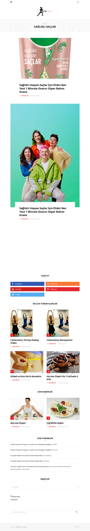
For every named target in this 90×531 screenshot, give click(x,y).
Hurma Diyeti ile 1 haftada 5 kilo (62, 378)
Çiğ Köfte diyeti (55, 422)
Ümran (55, 450)
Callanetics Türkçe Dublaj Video (24, 341)
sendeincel (25, 95)
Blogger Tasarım (21, 527)
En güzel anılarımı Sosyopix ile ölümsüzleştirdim (26, 455)
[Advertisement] (45, 253)
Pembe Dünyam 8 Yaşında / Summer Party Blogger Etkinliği (30, 444)
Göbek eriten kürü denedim (25, 376)
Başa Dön (77, 527)
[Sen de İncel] (45, 12)
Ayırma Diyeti (18, 422)
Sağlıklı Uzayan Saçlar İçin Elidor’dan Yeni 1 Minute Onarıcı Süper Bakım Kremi (42, 88)
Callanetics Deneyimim (59, 340)
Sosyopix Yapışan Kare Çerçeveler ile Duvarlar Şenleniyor (29, 466)
